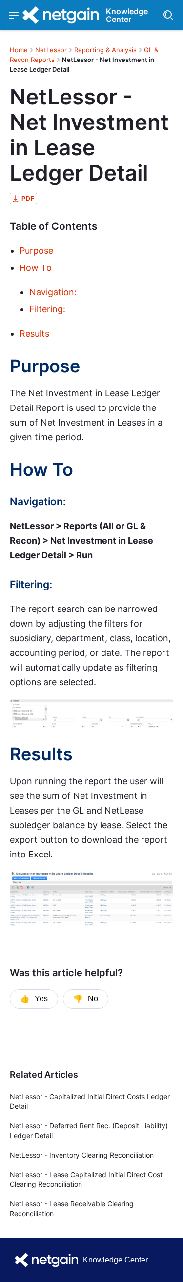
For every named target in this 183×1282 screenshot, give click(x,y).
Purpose (36, 250)
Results (34, 333)
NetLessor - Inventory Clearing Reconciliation (82, 1155)
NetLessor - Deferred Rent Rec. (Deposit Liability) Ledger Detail (89, 1130)
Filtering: (47, 309)
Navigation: (53, 292)
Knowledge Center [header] (127, 15)
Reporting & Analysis (105, 50)
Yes (34, 999)
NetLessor (51, 50)
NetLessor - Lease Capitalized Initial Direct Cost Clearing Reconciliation (86, 1179)
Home (19, 50)
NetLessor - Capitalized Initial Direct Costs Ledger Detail (90, 1101)
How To (36, 268)
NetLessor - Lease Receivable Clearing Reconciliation (72, 1209)
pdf (28, 198)
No (85, 999)
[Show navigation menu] (13, 15)
